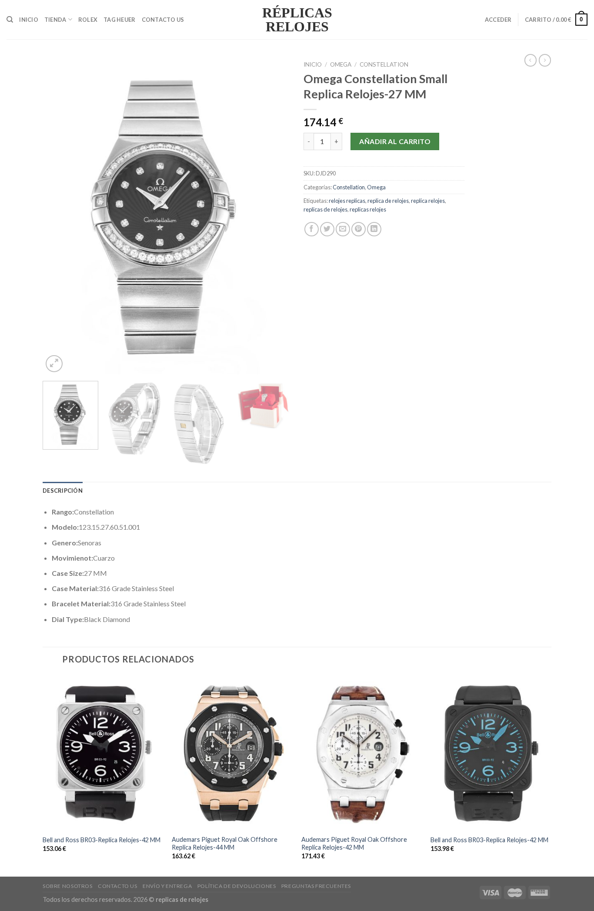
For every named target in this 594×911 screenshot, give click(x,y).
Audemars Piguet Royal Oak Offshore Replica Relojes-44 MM (224, 843)
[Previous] (59, 215)
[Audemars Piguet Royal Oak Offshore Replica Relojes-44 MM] (232, 752)
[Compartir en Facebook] (311, 229)
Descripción (63, 490)
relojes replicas (347, 200)
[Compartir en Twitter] (327, 229)
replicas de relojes (325, 209)
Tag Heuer (119, 19)
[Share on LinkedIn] (374, 229)
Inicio (28, 19)
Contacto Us (163, 19)
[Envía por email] (343, 229)
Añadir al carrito (394, 141)
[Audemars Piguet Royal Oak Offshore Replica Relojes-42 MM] (361, 752)
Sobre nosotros (68, 886)
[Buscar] (10, 19)
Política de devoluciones (236, 886)
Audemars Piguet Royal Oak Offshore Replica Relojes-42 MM (354, 843)
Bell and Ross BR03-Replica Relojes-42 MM (101, 840)
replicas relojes (368, 209)
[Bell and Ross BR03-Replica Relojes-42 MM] (103, 752)
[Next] (274, 215)
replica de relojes (388, 200)
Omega (340, 64)
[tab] (63, 490)
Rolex (87, 19)
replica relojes (428, 200)
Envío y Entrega (167, 886)
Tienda (55, 19)
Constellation (384, 64)
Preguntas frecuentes (316, 886)
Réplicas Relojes (297, 20)
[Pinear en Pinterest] (358, 229)
